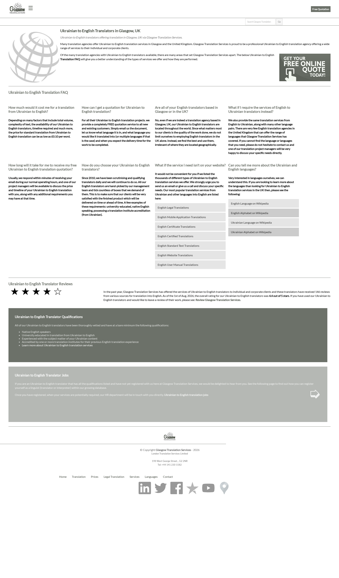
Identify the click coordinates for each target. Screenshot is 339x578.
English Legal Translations (173, 207)
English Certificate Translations (176, 226)
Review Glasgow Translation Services (218, 299)
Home (63, 476)
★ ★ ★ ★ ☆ (36, 291)
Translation (79, 476)
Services (134, 476)
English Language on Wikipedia (250, 203)
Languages (151, 476)
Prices (94, 476)
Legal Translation (114, 476)
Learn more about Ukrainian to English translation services (57, 345)
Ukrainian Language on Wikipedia (251, 222)
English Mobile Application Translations (182, 217)
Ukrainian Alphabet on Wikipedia (251, 232)
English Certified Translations (175, 236)
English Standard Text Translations (178, 245)
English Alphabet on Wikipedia (249, 213)
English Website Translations (175, 255)
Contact (168, 476)
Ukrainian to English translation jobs (186, 394)
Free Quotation (320, 9)
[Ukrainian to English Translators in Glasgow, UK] (169, 442)
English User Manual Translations (178, 264)
